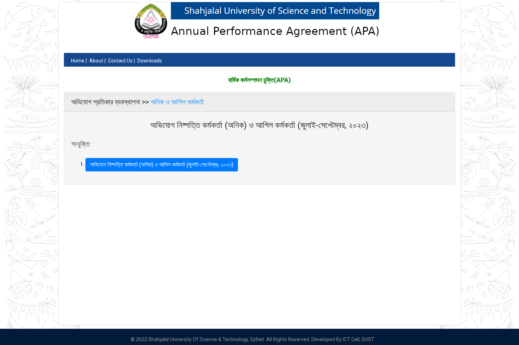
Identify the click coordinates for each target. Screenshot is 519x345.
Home (77, 60)
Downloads (149, 60)
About (96, 60)
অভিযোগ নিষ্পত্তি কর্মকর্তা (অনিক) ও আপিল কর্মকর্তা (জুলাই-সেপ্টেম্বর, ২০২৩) (161, 164)
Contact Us (120, 60)
